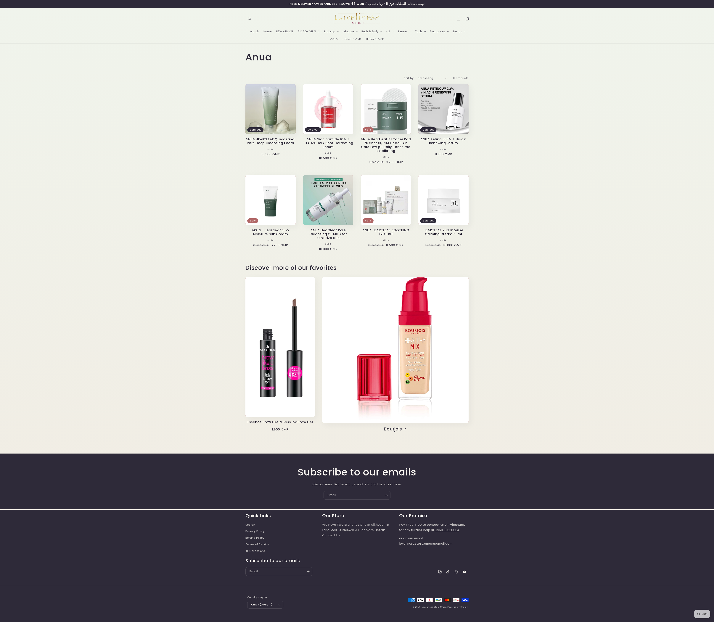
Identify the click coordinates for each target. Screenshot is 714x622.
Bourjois (393, 429)
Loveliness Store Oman (434, 607)
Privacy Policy (254, 531)
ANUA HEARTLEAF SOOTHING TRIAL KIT (385, 232)
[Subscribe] (386, 495)
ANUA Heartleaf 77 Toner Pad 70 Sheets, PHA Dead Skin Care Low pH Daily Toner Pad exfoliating (386, 145)
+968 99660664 (447, 530)
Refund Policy (254, 538)
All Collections (255, 551)
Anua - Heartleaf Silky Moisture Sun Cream (270, 232)
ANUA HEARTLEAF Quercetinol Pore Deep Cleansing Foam (270, 141)
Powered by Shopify (458, 607)
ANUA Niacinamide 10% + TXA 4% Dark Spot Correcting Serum (328, 143)
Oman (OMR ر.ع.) (261, 604)
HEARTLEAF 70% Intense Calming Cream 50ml (443, 232)
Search (250, 525)
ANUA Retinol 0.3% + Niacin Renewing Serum (443, 141)
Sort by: (409, 78)
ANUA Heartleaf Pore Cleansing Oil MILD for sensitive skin (328, 234)
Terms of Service (257, 544)
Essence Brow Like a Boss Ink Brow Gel (280, 422)
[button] (249, 19)
